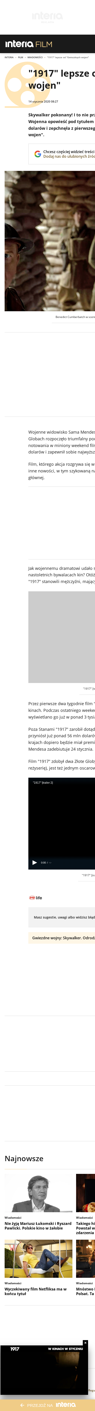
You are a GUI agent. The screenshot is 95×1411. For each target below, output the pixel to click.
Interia (9, 57)
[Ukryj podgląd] (85, 1342)
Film (20, 57)
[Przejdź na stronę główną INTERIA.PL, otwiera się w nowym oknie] (20, 44)
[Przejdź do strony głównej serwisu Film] (44, 44)
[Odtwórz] (35, 863)
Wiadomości (35, 57)
